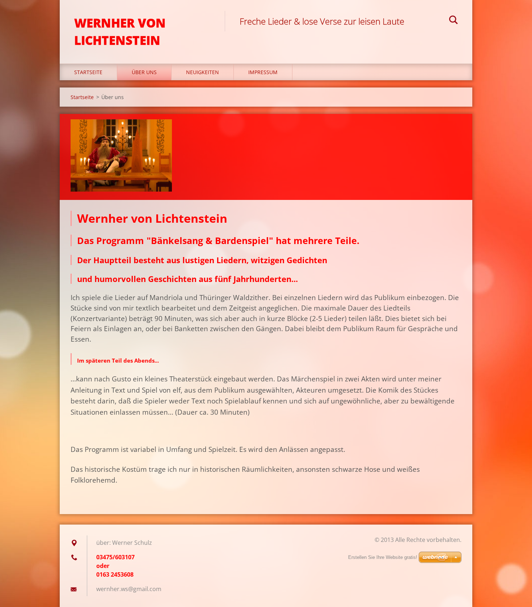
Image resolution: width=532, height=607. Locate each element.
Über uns (144, 72)
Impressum (263, 72)
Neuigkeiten (202, 72)
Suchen (453, 20)
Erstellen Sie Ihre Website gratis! (382, 557)
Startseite (88, 72)
